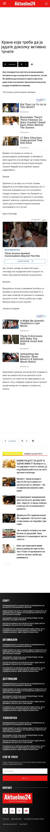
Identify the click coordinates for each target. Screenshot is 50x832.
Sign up (25, 778)
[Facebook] (5, 811)
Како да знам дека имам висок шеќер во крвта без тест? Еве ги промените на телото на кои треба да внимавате (31, 551)
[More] (32, 64)
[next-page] (8, 564)
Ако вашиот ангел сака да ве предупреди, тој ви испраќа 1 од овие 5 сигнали (23, 619)
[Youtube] (26, 811)
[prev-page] (4, 564)
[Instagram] (12, 811)
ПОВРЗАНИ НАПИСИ (12, 454)
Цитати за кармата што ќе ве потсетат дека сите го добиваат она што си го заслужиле (24, 624)
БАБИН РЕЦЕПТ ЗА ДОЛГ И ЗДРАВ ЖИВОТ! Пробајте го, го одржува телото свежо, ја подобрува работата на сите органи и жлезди (32, 466)
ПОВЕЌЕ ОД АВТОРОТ (33, 454)
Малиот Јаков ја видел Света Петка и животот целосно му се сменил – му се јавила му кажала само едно (31, 485)
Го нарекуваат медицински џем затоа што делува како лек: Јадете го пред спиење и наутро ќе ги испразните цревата (32, 503)
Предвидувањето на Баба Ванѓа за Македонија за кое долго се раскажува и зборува (23, 606)
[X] (19, 811)
